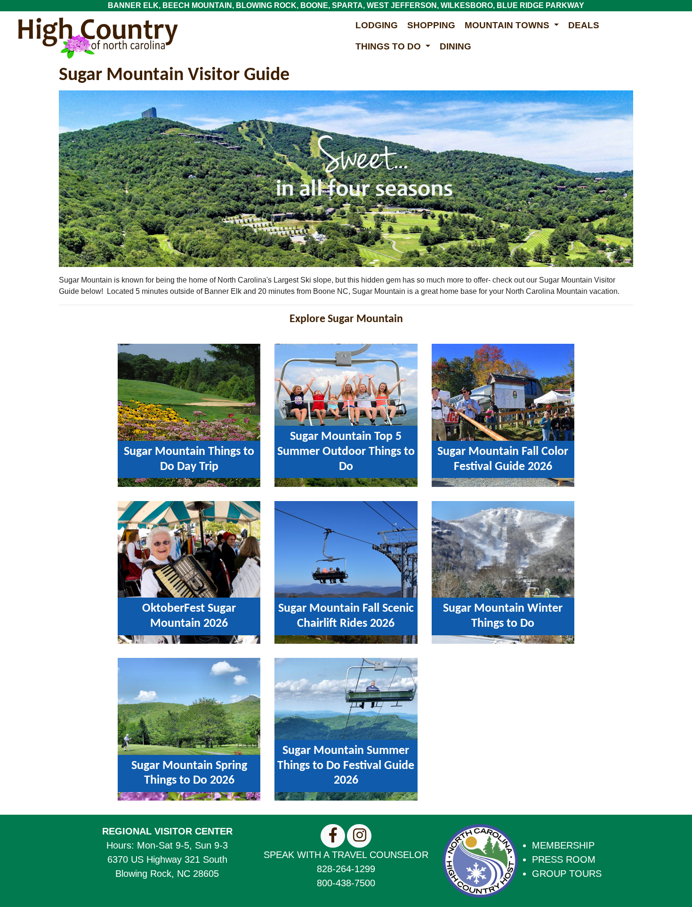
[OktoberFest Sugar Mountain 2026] (189, 572)
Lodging (376, 25)
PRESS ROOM (563, 859)
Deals (583, 25)
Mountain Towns (508, 25)
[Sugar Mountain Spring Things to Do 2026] (189, 729)
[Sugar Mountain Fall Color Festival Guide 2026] (503, 415)
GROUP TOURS (567, 873)
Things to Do (389, 46)
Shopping (431, 25)
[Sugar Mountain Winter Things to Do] (503, 572)
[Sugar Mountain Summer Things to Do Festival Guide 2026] (345, 729)
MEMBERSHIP (563, 845)
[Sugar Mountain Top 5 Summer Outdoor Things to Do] (345, 415)
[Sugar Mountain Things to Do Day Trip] (189, 415)
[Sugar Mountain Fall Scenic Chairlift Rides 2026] (345, 572)
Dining (455, 46)
